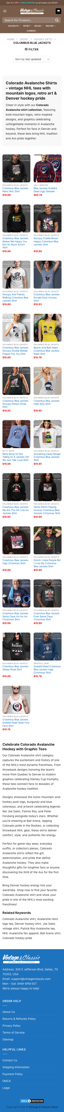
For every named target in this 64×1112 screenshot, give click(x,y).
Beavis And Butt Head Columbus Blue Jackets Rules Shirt (47, 350)
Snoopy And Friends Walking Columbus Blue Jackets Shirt (15, 297)
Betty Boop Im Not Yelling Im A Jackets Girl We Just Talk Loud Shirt (15, 457)
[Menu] (4, 11)
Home (10, 39)
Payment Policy (12, 1074)
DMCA (6, 1081)
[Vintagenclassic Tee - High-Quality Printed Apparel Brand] (32, 11)
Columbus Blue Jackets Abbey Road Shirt (15, 668)
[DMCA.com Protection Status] (32, 1100)
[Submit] (57, 20)
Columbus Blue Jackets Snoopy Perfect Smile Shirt (15, 403)
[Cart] (58, 11)
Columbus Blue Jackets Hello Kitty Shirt (47, 402)
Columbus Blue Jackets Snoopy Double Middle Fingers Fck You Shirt (15, 350)
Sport (26, 26)
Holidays (13, 26)
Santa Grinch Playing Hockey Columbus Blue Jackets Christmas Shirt (47, 510)
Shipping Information (16, 1067)
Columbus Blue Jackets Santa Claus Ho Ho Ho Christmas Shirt (15, 616)
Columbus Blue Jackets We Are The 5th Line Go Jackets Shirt (15, 510)
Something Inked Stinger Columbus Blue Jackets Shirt (47, 457)
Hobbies (31, 31)
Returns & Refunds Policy (19, 1018)
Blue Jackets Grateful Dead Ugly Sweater (45, 190)
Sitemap (7, 1039)
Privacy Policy (11, 1025)
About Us (8, 1012)
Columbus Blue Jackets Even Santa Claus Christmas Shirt (47, 616)
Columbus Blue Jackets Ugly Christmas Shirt (15, 562)
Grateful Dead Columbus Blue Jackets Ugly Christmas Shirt (47, 669)
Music (37, 26)
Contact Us (9, 1060)
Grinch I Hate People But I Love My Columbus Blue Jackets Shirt (47, 563)
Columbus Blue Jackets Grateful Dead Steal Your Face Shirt (15, 722)
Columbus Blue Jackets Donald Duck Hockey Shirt (47, 297)
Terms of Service (13, 1032)
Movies (50, 26)
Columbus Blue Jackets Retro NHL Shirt (15, 190)
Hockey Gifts (43, 39)
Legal (6, 1088)
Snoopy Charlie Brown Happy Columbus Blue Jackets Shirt (46, 241)
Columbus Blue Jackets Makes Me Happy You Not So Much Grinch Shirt (15, 243)
